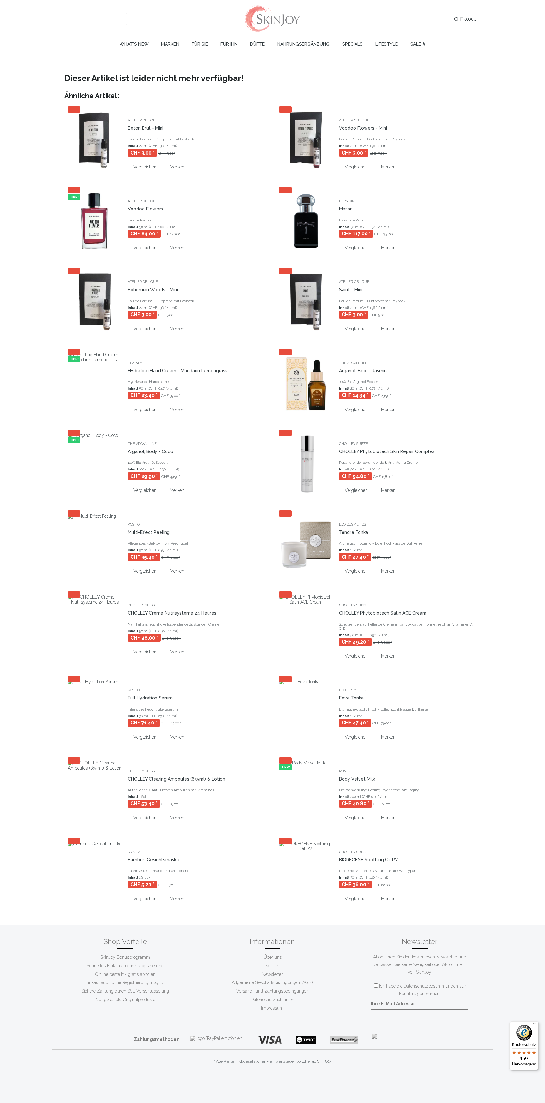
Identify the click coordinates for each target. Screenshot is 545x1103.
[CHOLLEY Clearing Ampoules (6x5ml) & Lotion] (94, 791)
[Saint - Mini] (306, 301)
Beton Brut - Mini (145, 128)
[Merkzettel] (420, 19)
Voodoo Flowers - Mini (363, 128)
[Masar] (306, 220)
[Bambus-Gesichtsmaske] (94, 871)
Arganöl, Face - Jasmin (363, 370)
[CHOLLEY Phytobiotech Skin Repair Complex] (306, 463)
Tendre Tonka (353, 532)
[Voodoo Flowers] (94, 220)
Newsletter (272, 974)
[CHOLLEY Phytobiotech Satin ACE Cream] (306, 627)
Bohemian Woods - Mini (153, 289)
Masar (345, 208)
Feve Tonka (351, 697)
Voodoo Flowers (145, 208)
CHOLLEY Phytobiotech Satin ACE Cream (382, 613)
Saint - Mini (350, 289)
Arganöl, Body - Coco (150, 451)
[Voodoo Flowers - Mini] (306, 140)
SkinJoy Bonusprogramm (125, 957)
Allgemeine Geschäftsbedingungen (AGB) (272, 982)
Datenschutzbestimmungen (431, 985)
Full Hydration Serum (150, 697)
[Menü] (535, 1025)
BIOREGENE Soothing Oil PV (368, 859)
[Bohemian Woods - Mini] (94, 301)
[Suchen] (121, 19)
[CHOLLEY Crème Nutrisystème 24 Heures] (94, 625)
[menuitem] (89, 19)
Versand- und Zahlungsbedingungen (272, 991)
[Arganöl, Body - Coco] (94, 463)
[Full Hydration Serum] (94, 709)
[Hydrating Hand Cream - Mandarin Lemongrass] (94, 382)
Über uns (272, 957)
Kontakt (272, 965)
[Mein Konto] (434, 19)
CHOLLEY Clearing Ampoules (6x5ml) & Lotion (176, 779)
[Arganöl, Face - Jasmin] (306, 382)
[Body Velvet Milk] (306, 791)
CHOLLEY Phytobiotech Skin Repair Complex (386, 451)
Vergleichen (144, 166)
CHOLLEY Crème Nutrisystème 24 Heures (172, 613)
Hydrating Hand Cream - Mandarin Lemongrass (177, 370)
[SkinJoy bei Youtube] (267, 1080)
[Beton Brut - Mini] (94, 140)
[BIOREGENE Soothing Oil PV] (306, 871)
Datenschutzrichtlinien (272, 999)
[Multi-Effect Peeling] (94, 544)
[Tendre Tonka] (306, 544)
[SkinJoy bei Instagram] (278, 1080)
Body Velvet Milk (357, 779)
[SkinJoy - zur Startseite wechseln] (272, 19)
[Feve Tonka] (306, 709)
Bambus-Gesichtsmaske (153, 859)
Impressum (272, 1008)
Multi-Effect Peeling (149, 532)
